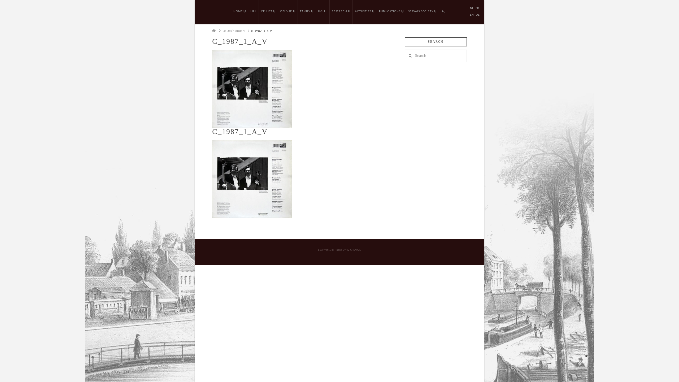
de (478, 15)
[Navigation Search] (443, 12)
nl (471, 8)
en (472, 15)
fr (477, 8)
